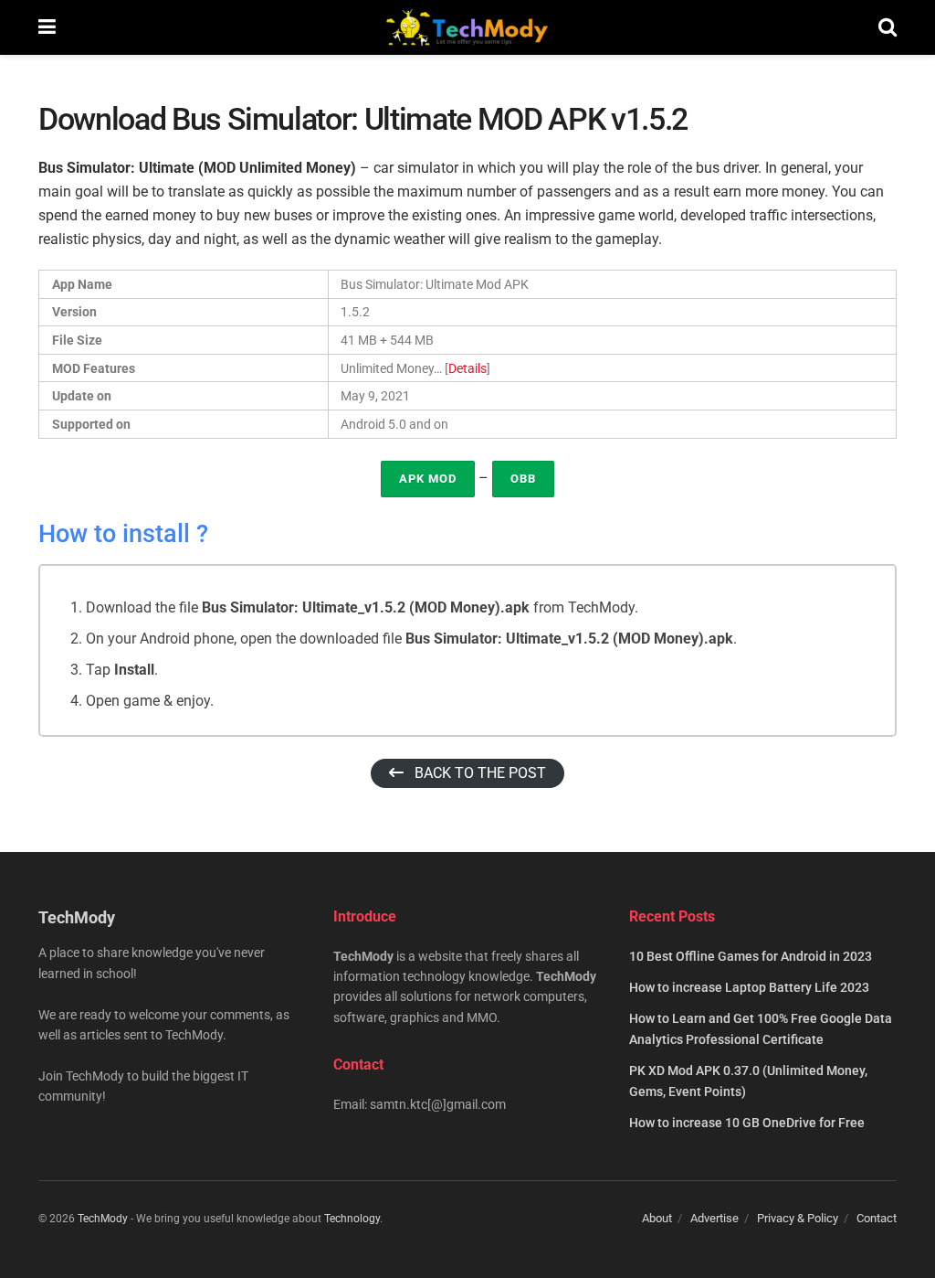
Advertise (714, 1218)
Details (467, 368)
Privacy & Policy (797, 1218)
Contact (876, 1218)
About (657, 1218)
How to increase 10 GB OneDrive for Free (747, 1122)
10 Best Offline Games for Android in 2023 (750, 956)
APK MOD (428, 478)
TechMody (103, 1218)
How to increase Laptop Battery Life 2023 (749, 987)
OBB (523, 478)
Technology (352, 1218)
